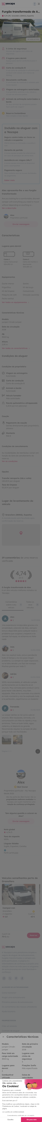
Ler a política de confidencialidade (13, 1112)
